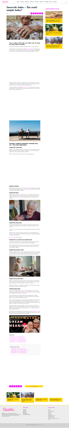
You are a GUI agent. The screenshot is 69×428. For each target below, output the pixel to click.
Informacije (25, 407)
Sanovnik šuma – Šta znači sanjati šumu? (17, 338)
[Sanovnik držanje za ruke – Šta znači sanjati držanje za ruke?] (53, 15)
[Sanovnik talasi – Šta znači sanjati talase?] (41, 395)
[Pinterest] (40, 13)
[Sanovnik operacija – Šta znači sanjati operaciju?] (55, 395)
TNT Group (41, 424)
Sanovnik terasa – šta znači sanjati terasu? (19, 352)
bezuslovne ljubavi (29, 49)
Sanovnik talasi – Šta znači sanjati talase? (17, 341)
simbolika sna (23, 291)
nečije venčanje (29, 189)
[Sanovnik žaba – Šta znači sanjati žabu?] (53, 27)
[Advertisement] (25, 67)
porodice (18, 197)
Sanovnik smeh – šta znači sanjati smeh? (18, 351)
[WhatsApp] (38, 13)
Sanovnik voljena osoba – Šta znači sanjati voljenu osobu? (53, 46)
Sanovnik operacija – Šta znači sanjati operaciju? (55, 400)
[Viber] (36, 13)
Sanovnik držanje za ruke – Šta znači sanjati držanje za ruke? (53, 20)
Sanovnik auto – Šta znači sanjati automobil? (18, 340)
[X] (33, 13)
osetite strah (35, 311)
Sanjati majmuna (12, 237)
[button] (66, 2)
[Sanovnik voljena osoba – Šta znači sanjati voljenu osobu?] (53, 40)
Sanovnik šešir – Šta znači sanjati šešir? (18, 348)
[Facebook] (31, 13)
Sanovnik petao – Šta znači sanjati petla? (17, 339)
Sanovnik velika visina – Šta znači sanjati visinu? (19, 350)
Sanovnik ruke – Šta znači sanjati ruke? (17, 336)
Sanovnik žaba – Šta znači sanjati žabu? (53, 33)
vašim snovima (25, 87)
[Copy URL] (42, 13)
